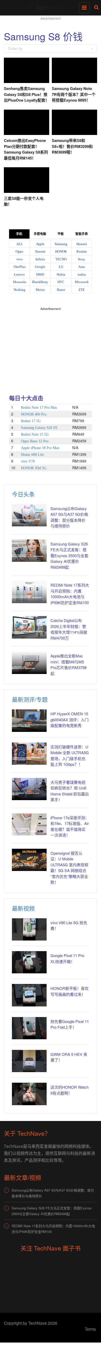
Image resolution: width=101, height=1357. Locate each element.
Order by (15, 48)
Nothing (19, 290)
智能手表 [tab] (81, 234)
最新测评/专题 (30, 699)
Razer (61, 290)
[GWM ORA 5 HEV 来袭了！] (29, 1061)
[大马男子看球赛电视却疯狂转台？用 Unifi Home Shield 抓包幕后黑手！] (29, 789)
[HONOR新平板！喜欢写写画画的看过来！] (29, 995)
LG (61, 267)
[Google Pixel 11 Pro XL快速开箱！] (29, 962)
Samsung (61, 244)
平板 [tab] (60, 234)
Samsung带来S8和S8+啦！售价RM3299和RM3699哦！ (72, 146)
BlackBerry (40, 282)
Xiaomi (40, 251)
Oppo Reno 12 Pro (34, 441)
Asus (81, 267)
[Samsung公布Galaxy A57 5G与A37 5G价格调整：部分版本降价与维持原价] (29, 515)
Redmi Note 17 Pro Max (39, 408)
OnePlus (19, 267)
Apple (40, 244)
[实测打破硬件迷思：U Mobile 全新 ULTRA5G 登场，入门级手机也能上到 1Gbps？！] (29, 753)
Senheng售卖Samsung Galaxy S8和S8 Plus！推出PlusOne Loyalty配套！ (26, 94)
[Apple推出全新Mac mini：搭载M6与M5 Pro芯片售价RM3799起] (29, 662)
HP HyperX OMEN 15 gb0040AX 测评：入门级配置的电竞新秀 (70, 719)
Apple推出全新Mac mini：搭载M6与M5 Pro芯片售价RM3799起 (68, 664)
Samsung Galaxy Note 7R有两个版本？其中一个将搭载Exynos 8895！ (74, 94)
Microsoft (82, 282)
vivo (19, 259)
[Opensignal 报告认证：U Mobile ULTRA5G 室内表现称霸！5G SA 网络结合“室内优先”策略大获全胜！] (29, 860)
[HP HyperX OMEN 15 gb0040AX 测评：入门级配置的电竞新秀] (29, 720)
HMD (40, 274)
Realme (81, 251)
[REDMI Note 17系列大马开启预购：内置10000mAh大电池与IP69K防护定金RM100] (29, 592)
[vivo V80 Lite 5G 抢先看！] (29, 929)
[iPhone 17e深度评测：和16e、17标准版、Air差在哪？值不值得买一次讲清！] (29, 824)
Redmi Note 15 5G (35, 434)
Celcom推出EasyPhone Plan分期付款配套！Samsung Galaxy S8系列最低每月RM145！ (26, 149)
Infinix (40, 259)
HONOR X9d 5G (33, 468)
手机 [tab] (19, 234)
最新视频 (23, 908)
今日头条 (23, 494)
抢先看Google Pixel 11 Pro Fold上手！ (70, 1024)
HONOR (61, 251)
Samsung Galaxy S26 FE (39, 428)
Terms (90, 1329)
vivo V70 (28, 461)
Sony (81, 259)
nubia (82, 274)
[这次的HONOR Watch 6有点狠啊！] (29, 1094)
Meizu (40, 290)
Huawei (81, 244)
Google (40, 267)
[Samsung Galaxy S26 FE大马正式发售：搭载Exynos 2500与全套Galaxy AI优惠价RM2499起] (29, 551)
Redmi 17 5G (31, 421)
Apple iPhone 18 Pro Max (40, 448)
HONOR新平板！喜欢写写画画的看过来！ (70, 991)
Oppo (19, 251)
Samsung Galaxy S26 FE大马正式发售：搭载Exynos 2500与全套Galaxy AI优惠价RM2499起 (69, 555)
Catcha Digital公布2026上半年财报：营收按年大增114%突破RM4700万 (69, 629)
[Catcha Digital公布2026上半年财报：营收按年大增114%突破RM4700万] (29, 627)
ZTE (81, 290)
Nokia (61, 274)
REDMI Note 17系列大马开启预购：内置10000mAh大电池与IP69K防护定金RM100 (70, 593)
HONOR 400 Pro (33, 414)
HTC (60, 282)
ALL (19, 244)
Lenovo (19, 274)
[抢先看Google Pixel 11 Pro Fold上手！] (29, 1028)
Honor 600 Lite (32, 455)
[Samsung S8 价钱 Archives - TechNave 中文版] (49, 6)
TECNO (61, 259)
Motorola (19, 282)
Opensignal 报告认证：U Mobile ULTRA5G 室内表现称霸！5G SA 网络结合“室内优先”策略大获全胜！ (69, 867)
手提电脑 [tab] (40, 234)
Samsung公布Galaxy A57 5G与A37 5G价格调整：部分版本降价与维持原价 (69, 517)
